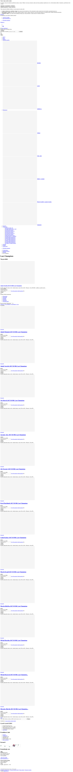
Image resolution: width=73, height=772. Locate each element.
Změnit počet (2, 291)
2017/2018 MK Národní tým (10, 239)
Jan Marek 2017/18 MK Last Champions (12, 400)
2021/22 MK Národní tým (9, 233)
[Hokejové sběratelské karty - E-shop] (4, 28)
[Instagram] (3, 26)
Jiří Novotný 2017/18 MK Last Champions (12, 469)
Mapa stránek (21, 769)
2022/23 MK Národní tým (9, 231)
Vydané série (5, 226)
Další (1, 717)
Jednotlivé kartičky (6, 40)
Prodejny (4, 734)
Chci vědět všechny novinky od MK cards (8, 718)
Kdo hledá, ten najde (4, 31)
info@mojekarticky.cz (4, 758)
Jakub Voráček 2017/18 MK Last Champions (11, 285)
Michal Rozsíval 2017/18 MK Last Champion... (14, 674)
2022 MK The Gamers (9, 232)
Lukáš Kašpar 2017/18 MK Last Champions (13, 537)
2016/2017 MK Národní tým (10, 240)
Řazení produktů (3, 303)
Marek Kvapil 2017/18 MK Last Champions (13, 572)
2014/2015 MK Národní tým (10, 242)
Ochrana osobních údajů (14, 769)
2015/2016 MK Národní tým (10, 241)
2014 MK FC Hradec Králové (10, 243)
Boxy (4, 38)
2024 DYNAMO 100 (9, 227)
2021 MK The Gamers (9, 234)
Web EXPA (5, 729)
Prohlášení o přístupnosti (4, 769)
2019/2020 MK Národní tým (10, 237)
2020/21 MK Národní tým (9, 235)
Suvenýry (4, 225)
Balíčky (4, 39)
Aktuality (4, 244)
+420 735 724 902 (3, 757)
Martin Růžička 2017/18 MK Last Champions (13, 606)
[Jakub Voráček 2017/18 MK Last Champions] (17, 283)
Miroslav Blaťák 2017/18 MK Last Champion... (14, 709)
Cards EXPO (5, 246)
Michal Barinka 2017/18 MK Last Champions (13, 640)
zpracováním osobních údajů (10, 721)
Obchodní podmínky (6, 20)
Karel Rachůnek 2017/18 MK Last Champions (14, 503)
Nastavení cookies (28, 769)
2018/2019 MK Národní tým (10, 238)
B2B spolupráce (6, 739)
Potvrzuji (2, 14)
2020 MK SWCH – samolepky (10, 236)
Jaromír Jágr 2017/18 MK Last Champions (13, 435)
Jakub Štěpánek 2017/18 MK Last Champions (13, 332)
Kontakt (4, 245)
